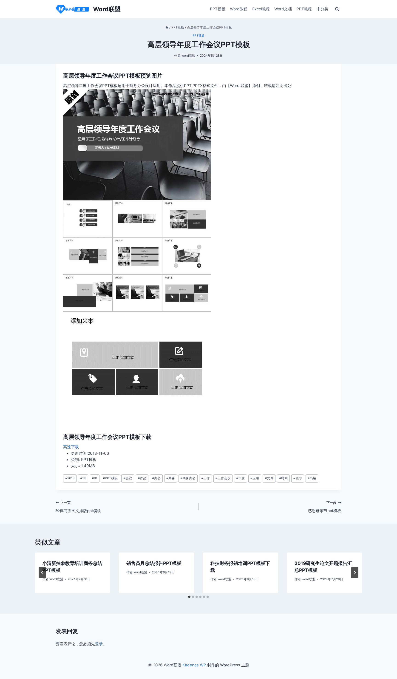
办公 (156, 478)
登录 (99, 644)
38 (83, 478)
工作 (205, 478)
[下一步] (354, 572)
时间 (283, 478)
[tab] (189, 597)
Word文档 (283, 9)
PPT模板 (217, 9)
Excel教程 (261, 9)
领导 (297, 478)
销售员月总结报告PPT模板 (153, 563)
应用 (254, 478)
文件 (269, 478)
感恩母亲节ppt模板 (324, 507)
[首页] (166, 27)
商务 (170, 478)
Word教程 (238, 9)
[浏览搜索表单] (337, 9)
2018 (69, 478)
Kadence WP (194, 665)
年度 (240, 478)
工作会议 (223, 478)
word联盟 (188, 55)
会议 (128, 478)
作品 (142, 478)
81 (94, 478)
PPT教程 (304, 9)
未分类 (322, 9)
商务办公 (188, 478)
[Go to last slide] (42, 572)
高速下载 (71, 447)
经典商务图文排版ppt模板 (78, 507)
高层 (312, 478)
